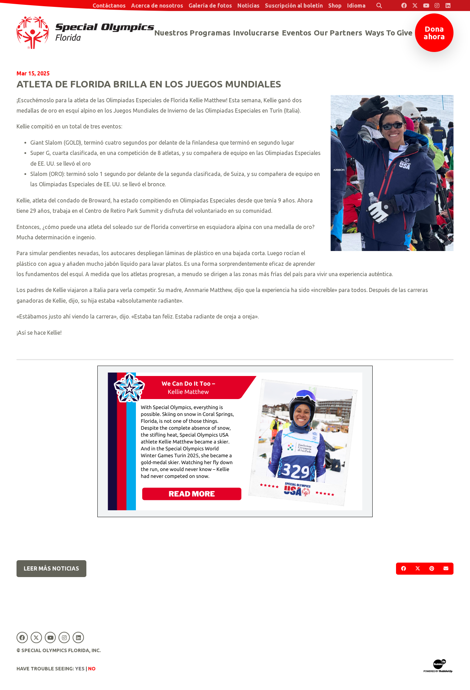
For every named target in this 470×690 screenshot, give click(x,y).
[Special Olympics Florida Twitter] (414, 5)
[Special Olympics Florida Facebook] (403, 5)
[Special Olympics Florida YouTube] (425, 5)
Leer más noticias (51, 568)
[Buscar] (379, 5)
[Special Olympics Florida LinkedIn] (447, 5)
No (92, 668)
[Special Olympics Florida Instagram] (436, 5)
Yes (80, 668)
